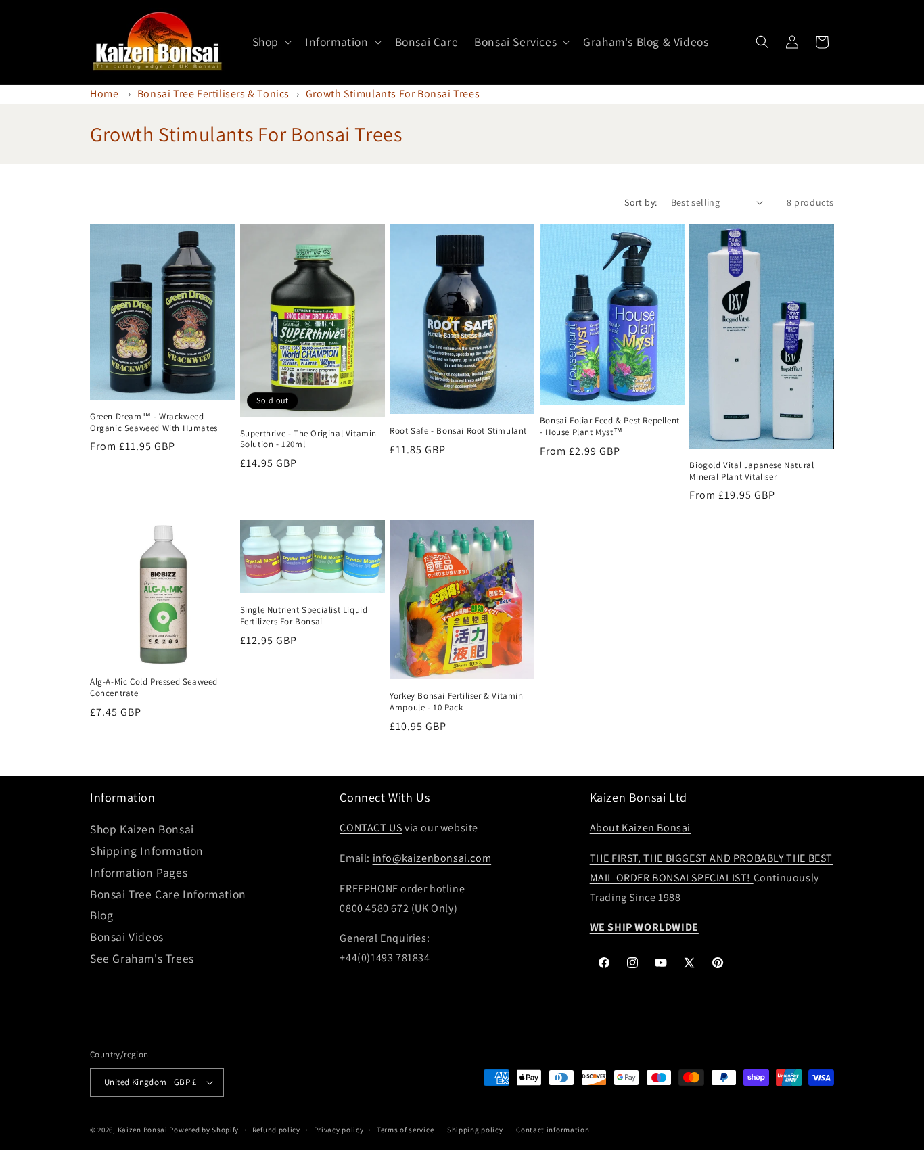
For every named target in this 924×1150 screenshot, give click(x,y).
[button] (270, 42)
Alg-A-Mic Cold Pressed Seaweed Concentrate (154, 687)
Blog (101, 915)
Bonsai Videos (127, 936)
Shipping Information (147, 850)
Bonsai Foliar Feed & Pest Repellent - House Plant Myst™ (610, 426)
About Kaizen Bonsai (640, 828)
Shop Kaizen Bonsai (142, 829)
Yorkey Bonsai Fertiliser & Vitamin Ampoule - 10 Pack (456, 702)
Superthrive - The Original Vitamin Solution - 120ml (308, 439)
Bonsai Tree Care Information (168, 894)
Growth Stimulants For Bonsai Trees (393, 94)
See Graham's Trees (142, 958)
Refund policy (276, 1129)
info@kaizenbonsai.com (432, 858)
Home (104, 94)
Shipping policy (475, 1129)
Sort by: (640, 202)
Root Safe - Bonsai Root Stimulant (458, 431)
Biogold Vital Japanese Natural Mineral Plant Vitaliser (751, 471)
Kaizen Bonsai (143, 1129)
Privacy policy (339, 1129)
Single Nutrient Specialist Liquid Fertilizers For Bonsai (304, 616)
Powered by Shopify (204, 1129)
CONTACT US (371, 828)
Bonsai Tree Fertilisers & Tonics (213, 94)
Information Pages (138, 872)
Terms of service (405, 1129)
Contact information (552, 1129)
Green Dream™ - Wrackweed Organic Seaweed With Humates (154, 422)
